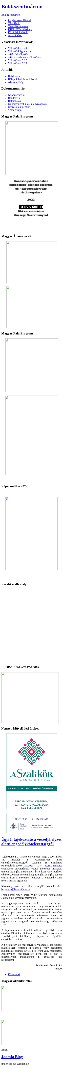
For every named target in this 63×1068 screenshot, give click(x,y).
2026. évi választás (18, 54)
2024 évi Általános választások (24, 57)
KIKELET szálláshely (20, 29)
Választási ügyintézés (19, 51)
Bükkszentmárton (22, 6)
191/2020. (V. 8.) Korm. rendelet (42, 865)
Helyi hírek (14, 76)
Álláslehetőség (16, 82)
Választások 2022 (17, 60)
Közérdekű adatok (18, 32)
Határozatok (14, 101)
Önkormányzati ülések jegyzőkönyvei (28, 104)
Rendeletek (14, 98)
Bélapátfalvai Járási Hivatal (22, 79)
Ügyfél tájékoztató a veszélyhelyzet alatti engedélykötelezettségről (31, 841)
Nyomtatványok (16, 95)
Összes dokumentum (19, 107)
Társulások (14, 23)
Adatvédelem (15, 35)
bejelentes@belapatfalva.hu (15, 889)
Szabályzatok (15, 109)
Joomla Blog (12, 1057)
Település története (18, 26)
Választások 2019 (17, 63)
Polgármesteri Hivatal (19, 20)
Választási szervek (18, 48)
